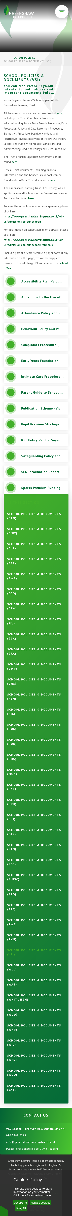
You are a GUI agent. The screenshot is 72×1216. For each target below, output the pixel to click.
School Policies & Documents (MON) (34, 772)
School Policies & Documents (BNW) (34, 531)
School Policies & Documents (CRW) (34, 606)
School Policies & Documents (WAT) (34, 982)
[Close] (67, 1193)
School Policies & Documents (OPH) (34, 802)
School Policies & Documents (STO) (34, 892)
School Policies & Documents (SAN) (34, 847)
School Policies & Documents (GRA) (34, 651)
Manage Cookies (40, 1202)
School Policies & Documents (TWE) (34, 922)
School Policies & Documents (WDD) (34, 1012)
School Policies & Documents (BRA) (34, 561)
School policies (24, 57)
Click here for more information (32, 1195)
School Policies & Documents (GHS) (34, 681)
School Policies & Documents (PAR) (34, 832)
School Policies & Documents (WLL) (34, 967)
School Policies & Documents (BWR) (34, 576)
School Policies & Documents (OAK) (34, 787)
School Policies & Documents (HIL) (34, 712)
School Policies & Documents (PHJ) (34, 817)
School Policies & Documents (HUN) (34, 742)
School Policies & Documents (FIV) (34, 621)
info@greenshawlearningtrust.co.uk (31, 1142)
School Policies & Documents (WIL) (34, 1042)
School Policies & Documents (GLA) (34, 636)
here (59, 113)
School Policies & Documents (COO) (34, 591)
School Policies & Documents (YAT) (34, 1088)
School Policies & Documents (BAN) (34, 516)
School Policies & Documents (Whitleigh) (34, 997)
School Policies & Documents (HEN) (34, 696)
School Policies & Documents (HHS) (34, 757)
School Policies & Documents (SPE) (34, 907)
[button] (4, 1210)
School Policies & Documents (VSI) (27, 61)
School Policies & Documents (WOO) (34, 1073)
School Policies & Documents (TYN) (34, 937)
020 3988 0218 (16, 1135)
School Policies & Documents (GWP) (34, 666)
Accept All (20, 1202)
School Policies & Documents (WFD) (34, 1058)
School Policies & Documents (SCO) (34, 862)
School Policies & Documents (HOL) (34, 727)
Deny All (21, 1208)
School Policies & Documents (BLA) (34, 546)
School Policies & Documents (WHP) (34, 1027)
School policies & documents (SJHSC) (34, 877)
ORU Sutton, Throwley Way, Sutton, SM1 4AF (36, 1128)
